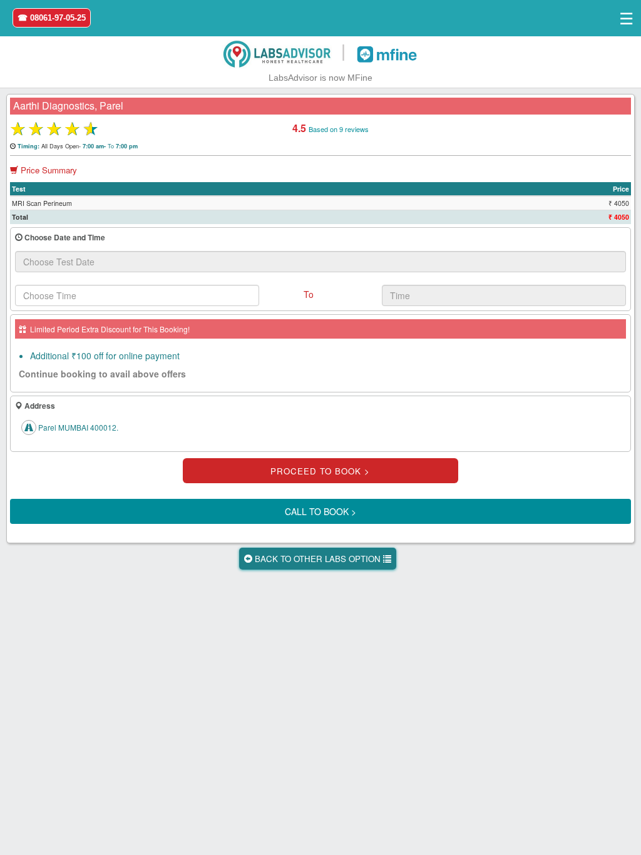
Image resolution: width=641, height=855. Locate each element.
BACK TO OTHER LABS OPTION (317, 559)
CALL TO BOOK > (320, 511)
